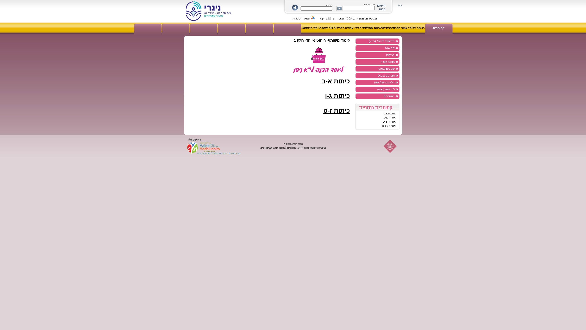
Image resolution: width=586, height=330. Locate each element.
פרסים (387, 28)
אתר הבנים (390, 117)
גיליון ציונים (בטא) (384, 82)
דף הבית (439, 28)
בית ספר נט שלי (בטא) (382, 41)
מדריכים (339, 28)
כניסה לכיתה (416, 28)
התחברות (389, 96)
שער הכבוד (399, 28)
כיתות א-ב (335, 81)
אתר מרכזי (390, 113)
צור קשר (323, 18)
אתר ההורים (389, 121)
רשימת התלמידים (371, 28)
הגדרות (390, 55)
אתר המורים (389, 125)
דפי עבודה (352, 28)
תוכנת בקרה (388, 61)
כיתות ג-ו (337, 95)
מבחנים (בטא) (386, 75)
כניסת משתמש (311, 28)
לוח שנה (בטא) (386, 89)
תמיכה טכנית (302, 18)
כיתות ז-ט (336, 110)
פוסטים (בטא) (386, 68)
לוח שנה (327, 28)
